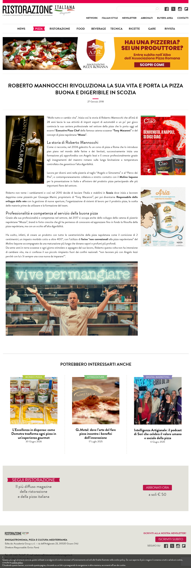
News (21, 29)
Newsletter (129, 18)
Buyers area (165, 18)
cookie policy (17, 562)
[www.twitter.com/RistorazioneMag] (173, 9)
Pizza (39, 29)
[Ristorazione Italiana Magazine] (39, 7)
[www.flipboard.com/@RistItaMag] (186, 8)
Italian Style (110, 18)
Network (92, 18)
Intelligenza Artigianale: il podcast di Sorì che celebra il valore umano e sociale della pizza (158, 434)
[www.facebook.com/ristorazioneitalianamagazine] (166, 9)
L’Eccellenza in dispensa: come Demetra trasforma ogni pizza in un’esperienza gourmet (33, 433)
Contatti (182, 18)
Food (81, 29)
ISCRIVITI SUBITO (170, 539)
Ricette (134, 29)
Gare (152, 29)
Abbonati (147, 18)
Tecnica (116, 29)
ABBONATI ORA (157, 487)
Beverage (98, 29)
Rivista (170, 29)
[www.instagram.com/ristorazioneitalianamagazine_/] (180, 9)
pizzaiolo (28, 197)
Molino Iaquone (129, 177)
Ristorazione (60, 29)
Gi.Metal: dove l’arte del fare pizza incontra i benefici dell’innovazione (96, 433)
